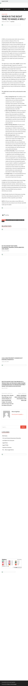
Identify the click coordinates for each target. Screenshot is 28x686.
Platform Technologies (11, 684)
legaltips (12, 21)
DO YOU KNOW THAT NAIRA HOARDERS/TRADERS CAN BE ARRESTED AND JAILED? (13, 247)
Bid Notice (4, 435)
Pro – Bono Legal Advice (8, 449)
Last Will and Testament (11, 220)
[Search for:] (14, 427)
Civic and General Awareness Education (11, 438)
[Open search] (25, 9)
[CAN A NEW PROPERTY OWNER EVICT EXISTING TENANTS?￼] (14, 305)
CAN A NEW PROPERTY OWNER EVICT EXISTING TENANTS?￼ (12, 358)
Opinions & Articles (6, 447)
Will (3, 221)
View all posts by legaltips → (18, 414)
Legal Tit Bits (4, 14)
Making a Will (21, 220)
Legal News (5, 442)
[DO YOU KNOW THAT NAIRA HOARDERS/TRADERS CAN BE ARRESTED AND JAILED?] (14, 236)
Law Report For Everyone (8, 440)
